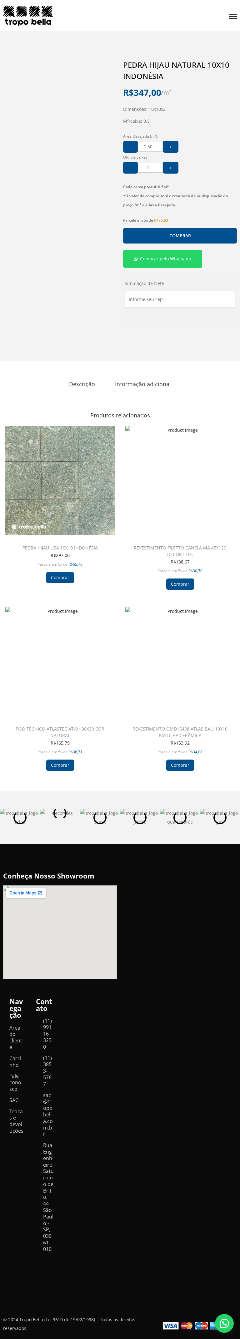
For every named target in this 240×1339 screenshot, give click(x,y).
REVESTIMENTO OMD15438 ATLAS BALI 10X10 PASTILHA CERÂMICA (180, 732)
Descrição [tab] (82, 384)
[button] (162, 259)
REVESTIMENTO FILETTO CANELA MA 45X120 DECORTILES (180, 551)
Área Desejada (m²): (140, 136)
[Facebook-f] (40, 1263)
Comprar (180, 236)
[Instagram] (40, 1272)
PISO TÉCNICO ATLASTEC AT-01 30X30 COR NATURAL (60, 732)
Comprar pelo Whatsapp (165, 259)
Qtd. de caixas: (135, 157)
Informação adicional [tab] (143, 384)
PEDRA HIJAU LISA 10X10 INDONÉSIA (60, 548)
